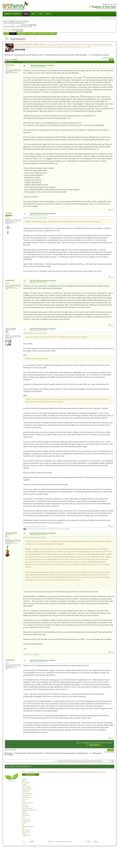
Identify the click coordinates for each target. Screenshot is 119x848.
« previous (105, 58)
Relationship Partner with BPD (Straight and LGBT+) (28, 55)
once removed (10, 329)
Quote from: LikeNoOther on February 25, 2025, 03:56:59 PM (35, 217)
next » (112, 58)
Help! (6, 33)
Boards (13, 33)
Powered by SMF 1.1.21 (52, 841)
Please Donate (22, 33)
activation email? (20, 23)
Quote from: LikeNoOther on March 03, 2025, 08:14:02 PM (34, 537)
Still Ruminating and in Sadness (100, 55)
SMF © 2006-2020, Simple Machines (64, 841)
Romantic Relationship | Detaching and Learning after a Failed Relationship (66, 55)
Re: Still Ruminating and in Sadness (43, 213)
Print (111, 60)
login (20, 21)
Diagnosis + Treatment (12, 14)
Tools (40, 14)
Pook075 (8, 213)
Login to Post (32, 33)
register (26, 21)
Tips (33, 14)
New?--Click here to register (46, 33)
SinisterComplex (11, 533)
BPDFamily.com (9, 55)
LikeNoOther (10, 65)
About (48, 14)
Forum (26, 14)
